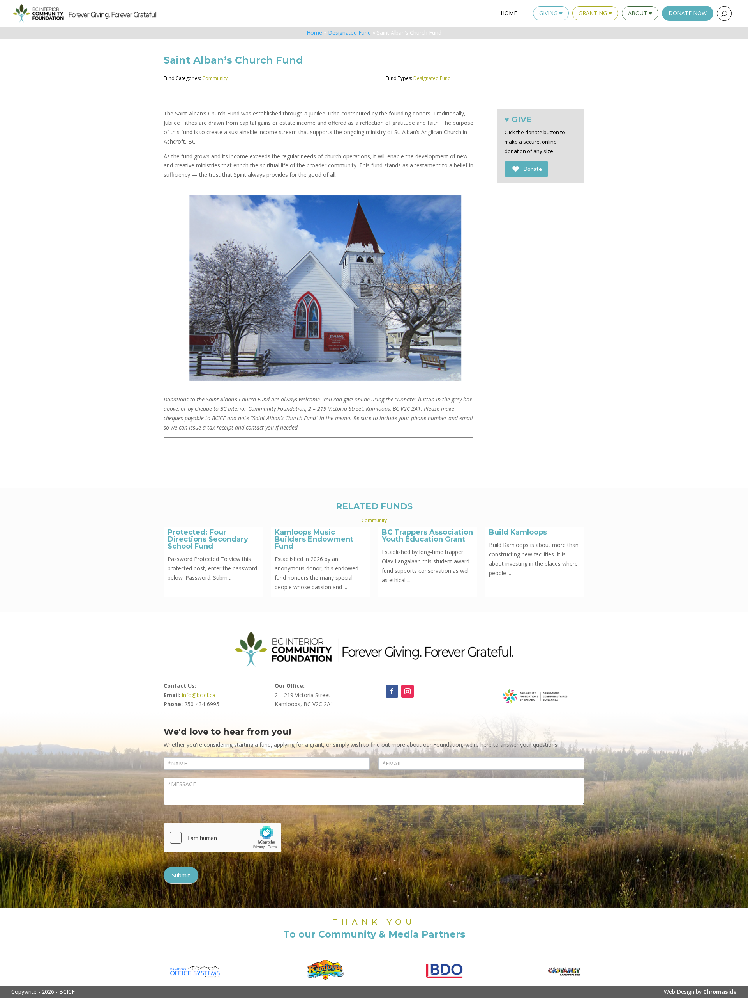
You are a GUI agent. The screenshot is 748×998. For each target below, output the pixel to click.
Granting (594, 13)
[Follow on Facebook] (392, 691)
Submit (181, 875)
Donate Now (688, 13)
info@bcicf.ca (198, 695)
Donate (533, 168)
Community (215, 78)
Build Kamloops (518, 532)
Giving (549, 13)
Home (509, 13)
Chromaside (720, 991)
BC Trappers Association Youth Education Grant (427, 535)
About (638, 13)
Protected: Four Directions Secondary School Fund (208, 539)
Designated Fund (349, 32)
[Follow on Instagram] (407, 691)
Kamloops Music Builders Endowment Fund (314, 539)
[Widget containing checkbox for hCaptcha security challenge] (222, 837)
